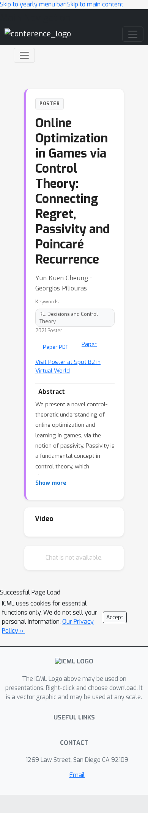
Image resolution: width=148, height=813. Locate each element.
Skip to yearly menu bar (33, 4)
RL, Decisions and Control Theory (68, 318)
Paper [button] (89, 344)
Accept (114, 617)
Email (77, 775)
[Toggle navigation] (24, 55)
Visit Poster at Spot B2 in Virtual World (68, 366)
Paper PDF (56, 346)
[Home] (38, 34)
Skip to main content (95, 4)
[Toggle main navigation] (132, 34)
